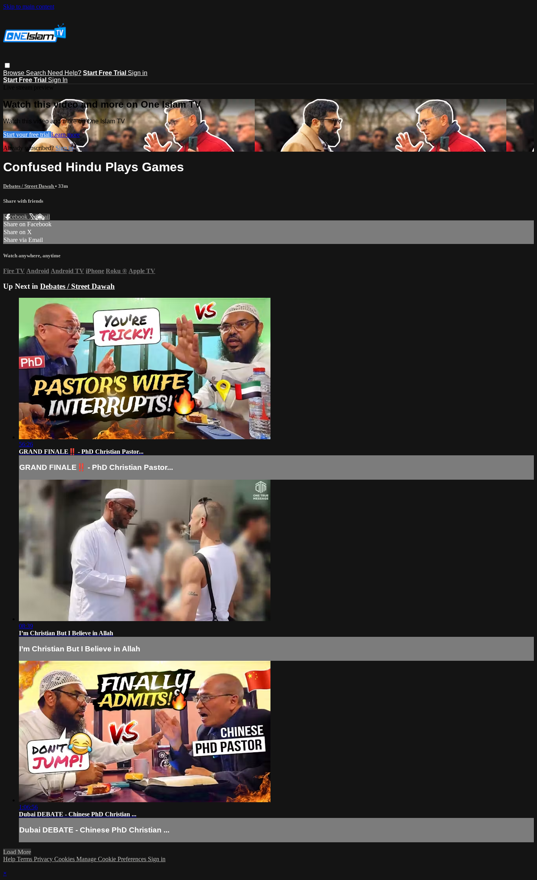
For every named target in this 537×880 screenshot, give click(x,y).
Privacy (44, 859)
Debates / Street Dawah (29, 186)
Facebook (16, 216)
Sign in (137, 73)
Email (42, 216)
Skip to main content (28, 6)
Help (10, 859)
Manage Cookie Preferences (112, 859)
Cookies (65, 859)
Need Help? (64, 73)
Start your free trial (27, 134)
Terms (25, 859)
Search (37, 73)
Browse (14, 73)
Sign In (58, 80)
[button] (7, 65)
